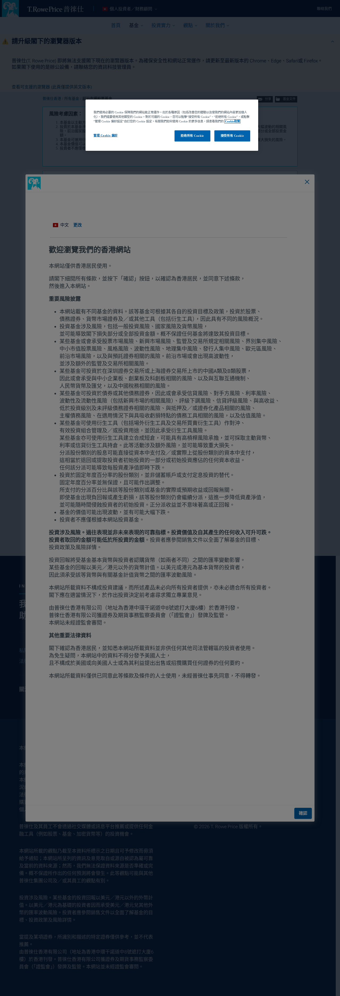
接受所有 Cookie (232, 135)
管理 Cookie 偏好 (106, 135)
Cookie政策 (232, 121)
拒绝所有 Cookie (192, 135)
